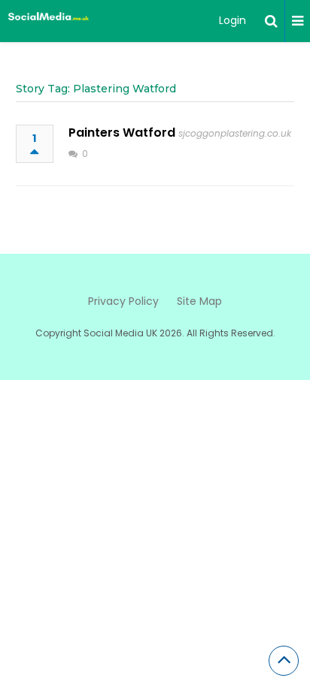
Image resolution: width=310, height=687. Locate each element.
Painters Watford (121, 132)
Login (232, 20)
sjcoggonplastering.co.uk (234, 133)
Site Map (199, 301)
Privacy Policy (123, 301)
